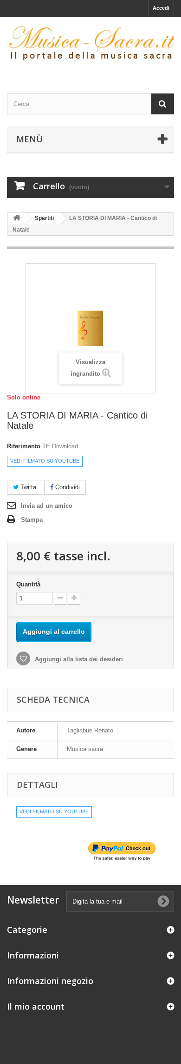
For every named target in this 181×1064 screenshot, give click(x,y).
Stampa (32, 519)
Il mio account (36, 1006)
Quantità (28, 584)
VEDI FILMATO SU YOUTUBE (44, 461)
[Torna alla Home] (17, 218)
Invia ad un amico (46, 505)
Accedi (161, 8)
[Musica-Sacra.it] (90, 47)
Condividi (66, 487)
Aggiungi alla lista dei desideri (78, 659)
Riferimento (23, 446)
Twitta (27, 487)
